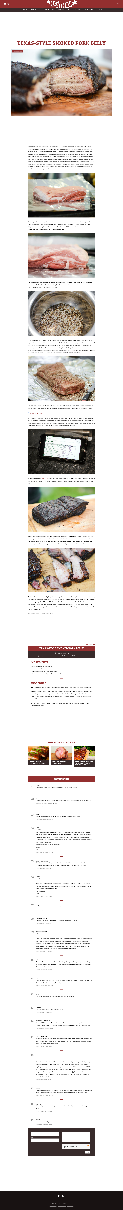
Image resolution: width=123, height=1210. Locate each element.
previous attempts (62, 222)
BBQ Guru (45, 478)
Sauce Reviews (52, 1200)
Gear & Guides (63, 1200)
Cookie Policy (70, 1206)
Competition (81, 1200)
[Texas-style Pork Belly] (61, 217)
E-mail (32, 1137)
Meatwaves (72, 1200)
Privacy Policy (53, 1206)
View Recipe (17, 51)
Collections (42, 1200)
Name (32, 1131)
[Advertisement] (61, 24)
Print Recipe (89, 644)
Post (87, 1152)
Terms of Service (62, 1206)
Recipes (34, 1200)
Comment (65, 1131)
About (89, 1200)
